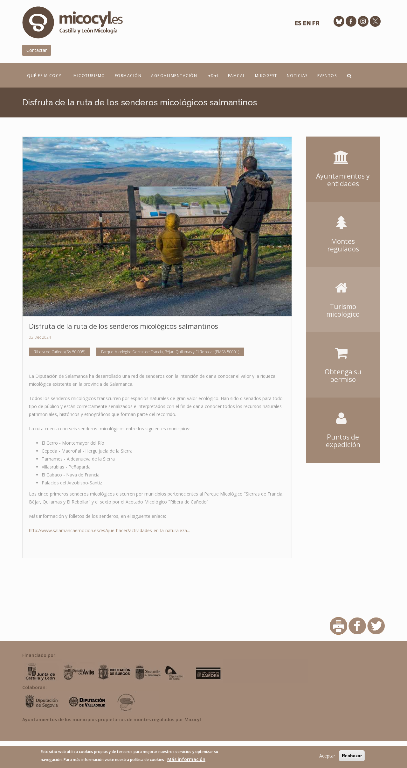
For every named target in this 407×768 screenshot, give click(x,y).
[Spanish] (298, 24)
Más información (186, 759)
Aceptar (327, 756)
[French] (316, 24)
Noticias (297, 75)
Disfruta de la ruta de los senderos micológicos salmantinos (123, 326)
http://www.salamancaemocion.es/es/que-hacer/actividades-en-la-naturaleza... (109, 530)
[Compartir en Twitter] (376, 626)
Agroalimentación (174, 75)
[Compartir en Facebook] (357, 626)
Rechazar (352, 755)
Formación (128, 75)
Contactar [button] (36, 50)
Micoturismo (89, 75)
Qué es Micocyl (45, 75)
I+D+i (212, 75)
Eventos (327, 75)
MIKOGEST (266, 75)
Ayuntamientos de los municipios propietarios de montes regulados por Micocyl (111, 719)
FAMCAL (236, 75)
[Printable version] (338, 626)
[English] (307, 24)
